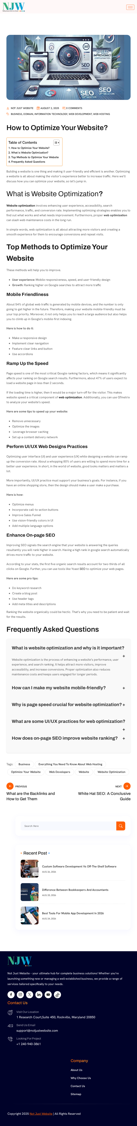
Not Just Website (22, 108)
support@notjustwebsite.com (37, 1030)
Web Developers (59, 772)
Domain (28, 114)
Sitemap (76, 1094)
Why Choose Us (81, 1078)
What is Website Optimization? (29, 152)
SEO (82, 569)
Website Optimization (111, 772)
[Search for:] (73, 825)
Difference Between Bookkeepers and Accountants (75, 890)
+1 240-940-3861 (28, 1044)
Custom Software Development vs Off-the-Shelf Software (79, 866)
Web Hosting (101, 114)
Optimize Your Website (26, 772)
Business (16, 114)
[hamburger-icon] (130, 7)
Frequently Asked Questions (28, 162)
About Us (76, 1070)
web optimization (70, 397)
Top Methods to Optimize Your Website (35, 157)
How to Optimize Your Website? (30, 148)
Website (84, 772)
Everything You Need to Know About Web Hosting (70, 764)
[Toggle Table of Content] (55, 143)
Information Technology (50, 114)
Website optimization (20, 205)
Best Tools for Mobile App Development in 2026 (73, 913)
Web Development (80, 114)
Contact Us (78, 1086)
